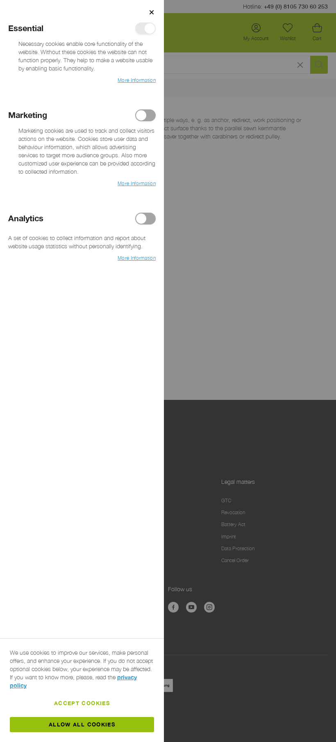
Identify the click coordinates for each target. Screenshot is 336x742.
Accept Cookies (82, 703)
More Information (137, 80)
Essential (145, 28)
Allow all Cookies (82, 724)
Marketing (145, 115)
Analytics (145, 219)
